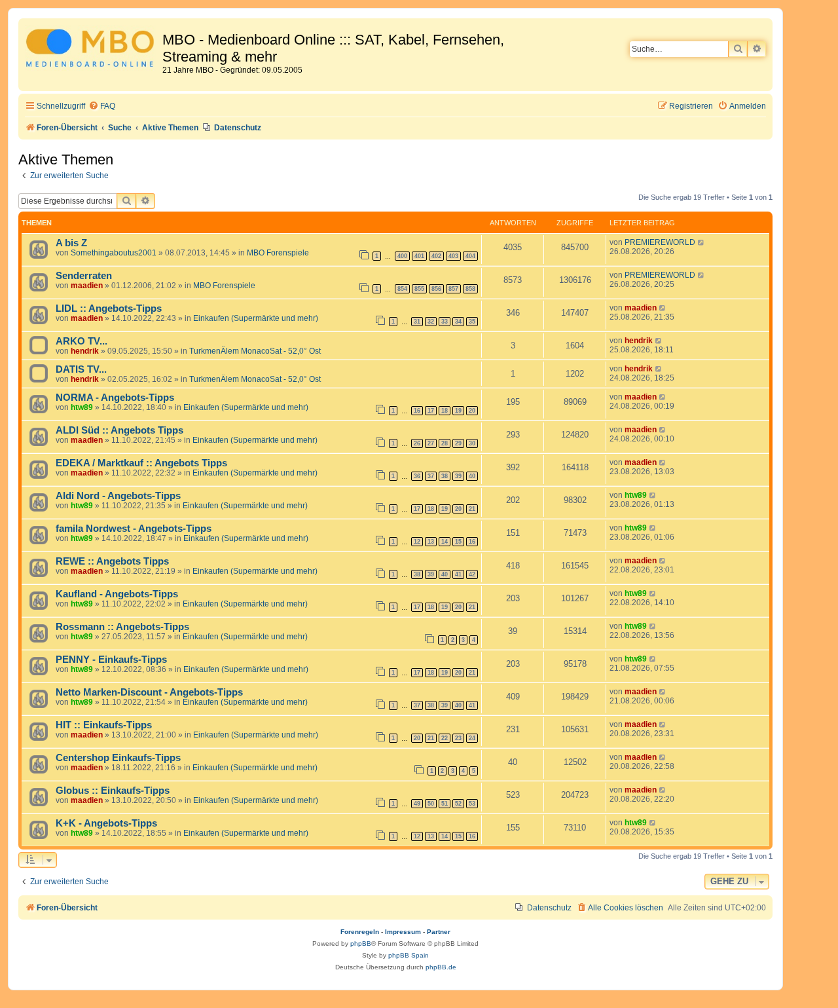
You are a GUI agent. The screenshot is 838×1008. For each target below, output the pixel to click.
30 (472, 443)
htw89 (82, 407)
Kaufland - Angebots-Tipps (117, 594)
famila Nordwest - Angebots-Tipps (133, 528)
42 (472, 574)
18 (444, 410)
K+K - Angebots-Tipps (106, 823)
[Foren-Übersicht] (92, 50)
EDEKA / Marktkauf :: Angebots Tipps (141, 463)
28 (444, 443)
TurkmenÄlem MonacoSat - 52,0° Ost (255, 351)
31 (417, 321)
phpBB (360, 943)
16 (417, 410)
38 (444, 476)
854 (402, 289)
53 (472, 803)
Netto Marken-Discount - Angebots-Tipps (149, 692)
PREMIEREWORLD (660, 242)
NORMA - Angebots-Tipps (115, 397)
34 (458, 321)
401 (419, 256)
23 (458, 738)
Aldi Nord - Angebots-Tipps (118, 496)
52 (458, 803)
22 (444, 738)
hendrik (85, 351)
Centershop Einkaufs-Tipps (118, 758)
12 (417, 541)
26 (417, 443)
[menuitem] (101, 106)
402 (436, 256)
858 (470, 289)
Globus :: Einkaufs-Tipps (113, 790)
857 (453, 289)
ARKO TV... (81, 341)
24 (472, 738)
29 (458, 443)
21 (472, 509)
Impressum (403, 931)
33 (444, 321)
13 (431, 541)
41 (458, 574)
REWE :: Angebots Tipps (112, 561)
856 (436, 289)
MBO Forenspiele (278, 252)
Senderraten (84, 276)
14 (444, 541)
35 (472, 321)
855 (419, 289)
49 (417, 803)
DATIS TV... (81, 369)
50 (431, 803)
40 (472, 476)
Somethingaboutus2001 (113, 252)
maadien (87, 285)
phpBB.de (441, 967)
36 (417, 476)
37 (431, 476)
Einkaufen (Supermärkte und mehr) (255, 318)
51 (444, 803)
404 (470, 256)
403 (453, 256)
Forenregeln (359, 931)
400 (402, 256)
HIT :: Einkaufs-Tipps (104, 725)
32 (431, 321)
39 (458, 476)
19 (458, 410)
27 (431, 443)
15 (458, 541)
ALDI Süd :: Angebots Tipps (119, 430)
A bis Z (71, 243)
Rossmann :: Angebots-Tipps (122, 627)
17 (431, 410)
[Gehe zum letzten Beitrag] (701, 242)
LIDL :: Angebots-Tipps (109, 308)
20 (472, 410)
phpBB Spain (408, 955)
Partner (438, 931)
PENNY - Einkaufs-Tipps (111, 659)
